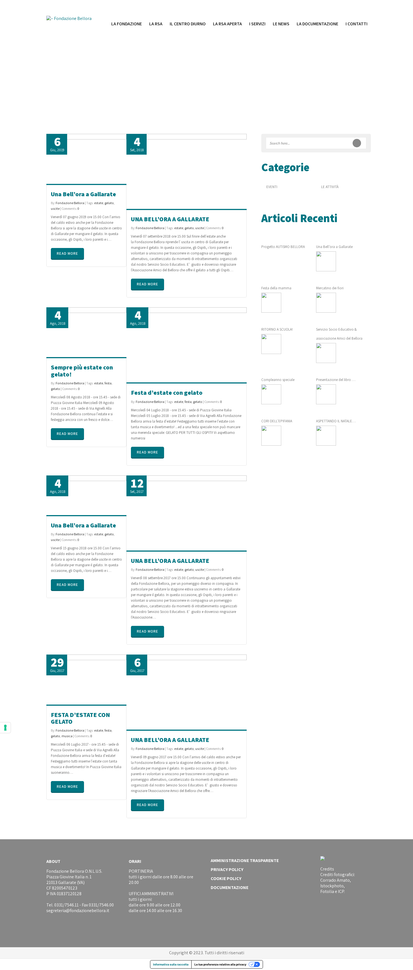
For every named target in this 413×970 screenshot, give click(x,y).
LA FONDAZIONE (126, 24)
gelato (109, 203)
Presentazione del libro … (335, 379)
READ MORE (67, 253)
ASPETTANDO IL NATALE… (336, 421)
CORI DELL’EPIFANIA (276, 421)
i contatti (356, 24)
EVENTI (271, 186)
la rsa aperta (227, 24)
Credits (327, 869)
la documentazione (317, 24)
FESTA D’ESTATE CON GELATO (80, 718)
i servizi (257, 24)
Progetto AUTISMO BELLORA (283, 246)
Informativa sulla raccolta (171, 964)
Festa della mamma (276, 288)
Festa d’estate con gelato (167, 392)
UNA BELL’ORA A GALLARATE (170, 219)
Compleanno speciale (277, 379)
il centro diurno (188, 24)
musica (67, 736)
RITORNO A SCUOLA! (277, 329)
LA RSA (155, 24)
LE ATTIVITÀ (330, 186)
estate (98, 203)
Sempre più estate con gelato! (82, 370)
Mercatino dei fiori (330, 288)
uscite (55, 208)
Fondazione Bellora (70, 203)
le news (281, 24)
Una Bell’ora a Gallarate (83, 194)
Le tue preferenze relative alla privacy (220, 964)
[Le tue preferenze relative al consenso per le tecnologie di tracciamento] (5, 727)
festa (108, 383)
